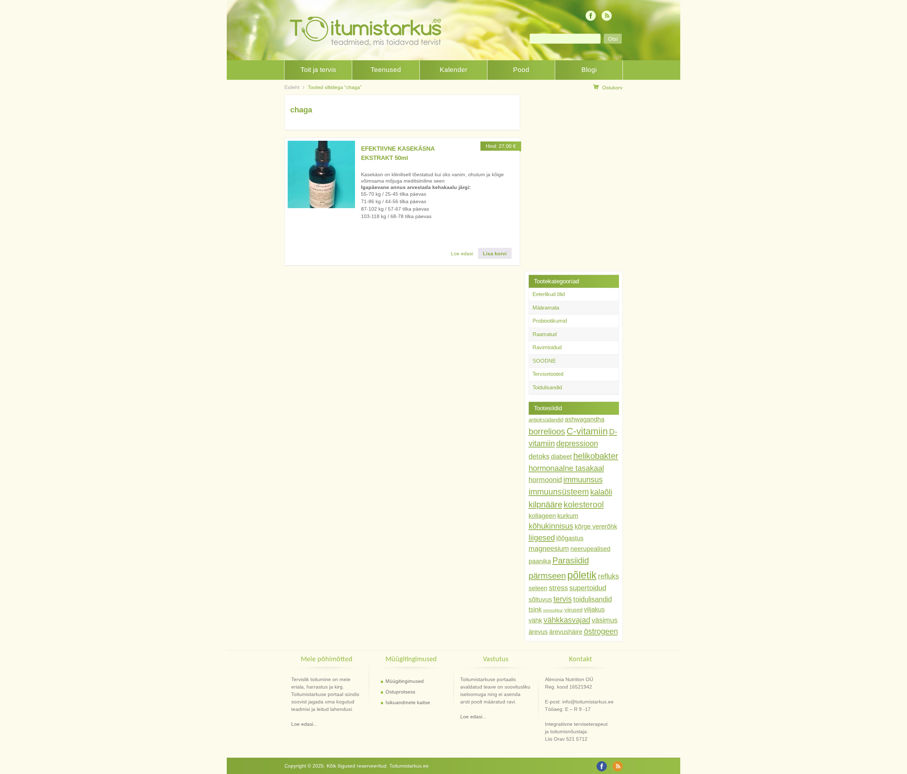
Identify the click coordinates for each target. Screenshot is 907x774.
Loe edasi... (304, 724)
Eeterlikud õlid (549, 294)
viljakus (594, 609)
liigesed (542, 537)
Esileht (292, 87)
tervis (562, 599)
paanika (540, 561)
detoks (539, 456)
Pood (521, 69)
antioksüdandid (546, 420)
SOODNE (544, 361)
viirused (573, 610)
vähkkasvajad (566, 620)
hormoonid (545, 480)
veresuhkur (553, 610)
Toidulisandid (547, 387)
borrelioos (547, 431)
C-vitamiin (587, 431)
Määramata (546, 308)
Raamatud (545, 334)
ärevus (538, 631)
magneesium (549, 548)
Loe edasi (462, 253)
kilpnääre (545, 504)
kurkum (567, 515)
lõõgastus (570, 538)
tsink (535, 609)
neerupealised (590, 548)
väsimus (605, 620)
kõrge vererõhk (596, 526)
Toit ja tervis (318, 69)
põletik (582, 575)
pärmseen (547, 575)
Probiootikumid (550, 321)
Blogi (589, 69)
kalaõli (601, 492)
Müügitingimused (404, 681)
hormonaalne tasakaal (566, 468)
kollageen (542, 515)
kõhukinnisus (551, 526)
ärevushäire (565, 631)
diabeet (561, 456)
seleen (538, 588)
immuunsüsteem (559, 491)
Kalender (453, 69)
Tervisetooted (548, 374)
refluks (608, 576)
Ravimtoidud (547, 347)
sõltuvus (540, 599)
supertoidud (587, 588)
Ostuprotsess (400, 692)
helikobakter (595, 456)
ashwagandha (584, 419)
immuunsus (583, 479)
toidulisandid (592, 599)
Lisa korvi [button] (495, 253)
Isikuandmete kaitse (407, 702)
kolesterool (584, 504)
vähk (535, 620)
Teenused (386, 69)
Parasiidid (570, 560)
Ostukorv (612, 87)
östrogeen (601, 631)
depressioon (577, 443)
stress (558, 588)
